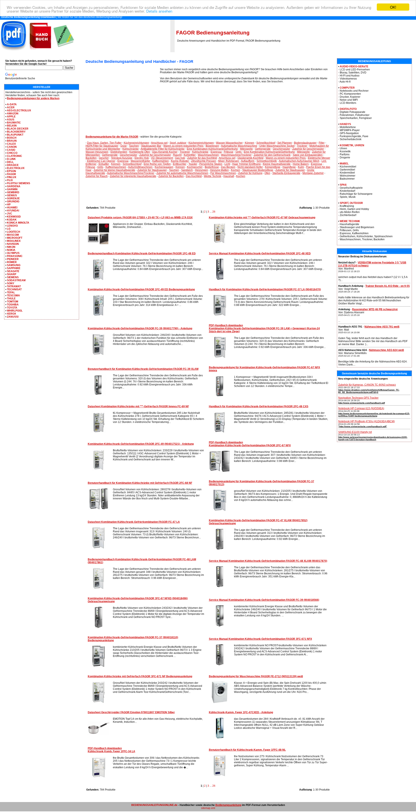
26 (213, 211)
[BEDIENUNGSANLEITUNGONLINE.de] (37, 51)
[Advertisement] (122, 98)
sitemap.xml (208, 808)
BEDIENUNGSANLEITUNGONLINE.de (154, 805)
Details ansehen (159, 11)
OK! (393, 7)
